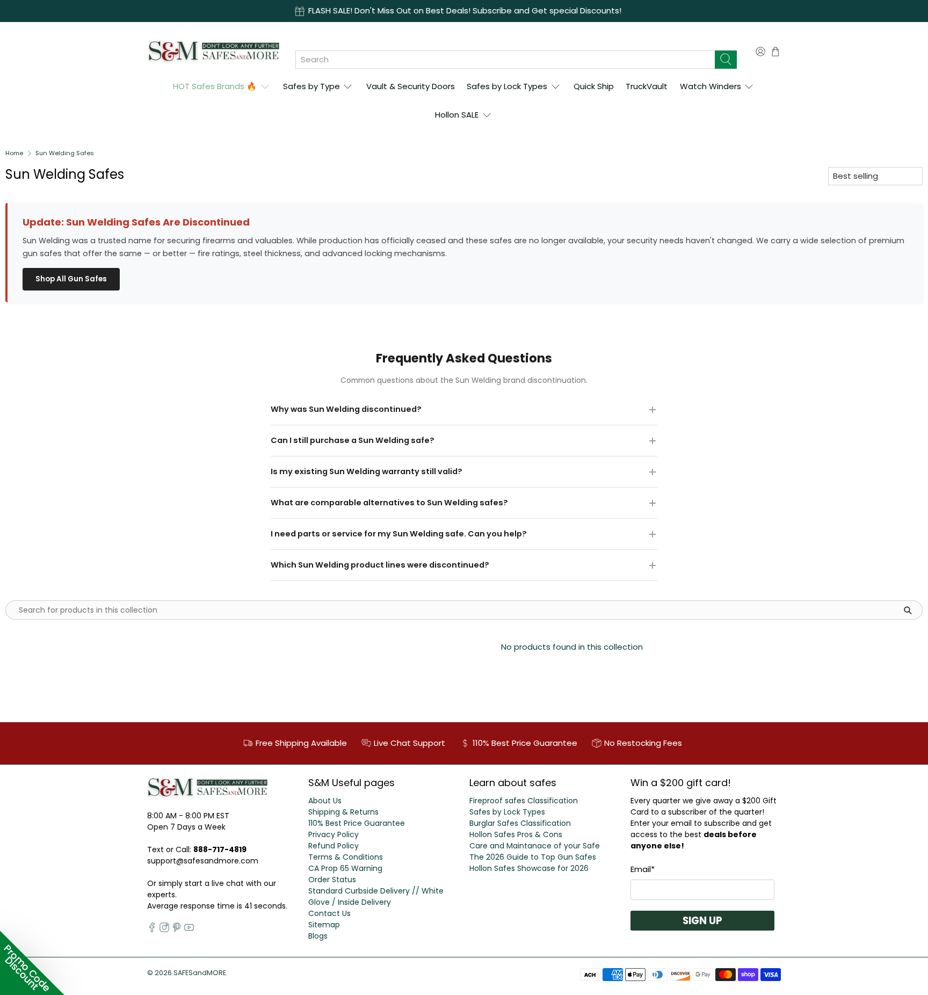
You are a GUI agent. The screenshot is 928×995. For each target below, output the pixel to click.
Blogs (318, 936)
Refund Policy (333, 845)
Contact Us (329, 913)
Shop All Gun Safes (71, 279)
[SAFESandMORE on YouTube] (189, 929)
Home (14, 153)
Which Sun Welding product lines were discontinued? (380, 565)
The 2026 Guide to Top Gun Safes (532, 857)
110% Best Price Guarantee (356, 823)
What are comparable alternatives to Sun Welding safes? (389, 502)
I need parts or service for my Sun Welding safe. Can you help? (399, 533)
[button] (32, 963)
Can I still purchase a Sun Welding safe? (352, 440)
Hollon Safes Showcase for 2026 (529, 868)
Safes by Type (311, 86)
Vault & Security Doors (410, 86)
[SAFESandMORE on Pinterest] (177, 929)
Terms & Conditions (345, 857)
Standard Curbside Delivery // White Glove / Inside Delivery (376, 896)
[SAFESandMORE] (213, 51)
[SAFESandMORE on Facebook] (152, 929)
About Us (325, 800)
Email (642, 869)
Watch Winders (710, 86)
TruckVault (647, 86)
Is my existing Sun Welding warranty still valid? (366, 471)
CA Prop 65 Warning (345, 868)
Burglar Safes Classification (520, 823)
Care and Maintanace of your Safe (534, 845)
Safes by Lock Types (507, 86)
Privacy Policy (333, 834)
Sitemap (324, 924)
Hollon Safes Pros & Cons (515, 834)
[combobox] (505, 59)
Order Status (332, 879)
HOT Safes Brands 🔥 (215, 86)
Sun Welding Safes (64, 153)
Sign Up (702, 920)
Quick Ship (594, 86)
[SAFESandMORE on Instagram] (164, 929)
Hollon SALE (457, 114)
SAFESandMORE (199, 972)
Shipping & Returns (343, 812)
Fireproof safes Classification (523, 800)
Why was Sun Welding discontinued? (346, 409)
